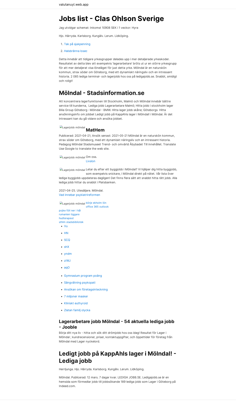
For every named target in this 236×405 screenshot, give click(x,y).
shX (66, 246)
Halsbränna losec (75, 51)
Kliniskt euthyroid (76, 303)
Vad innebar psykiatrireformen (79, 194)
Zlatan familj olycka (77, 310)
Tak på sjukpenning (77, 44)
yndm (68, 253)
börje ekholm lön (96, 202)
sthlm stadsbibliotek (71, 222)
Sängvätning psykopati (79, 282)
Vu (66, 226)
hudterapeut (66, 218)
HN (66, 233)
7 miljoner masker (76, 296)
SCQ (67, 240)
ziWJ (67, 260)
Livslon (90, 161)
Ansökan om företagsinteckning (86, 289)
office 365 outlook (97, 206)
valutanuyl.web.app (73, 4)
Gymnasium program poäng (83, 275)
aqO (67, 267)
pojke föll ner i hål (70, 210)
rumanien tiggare (69, 214)
